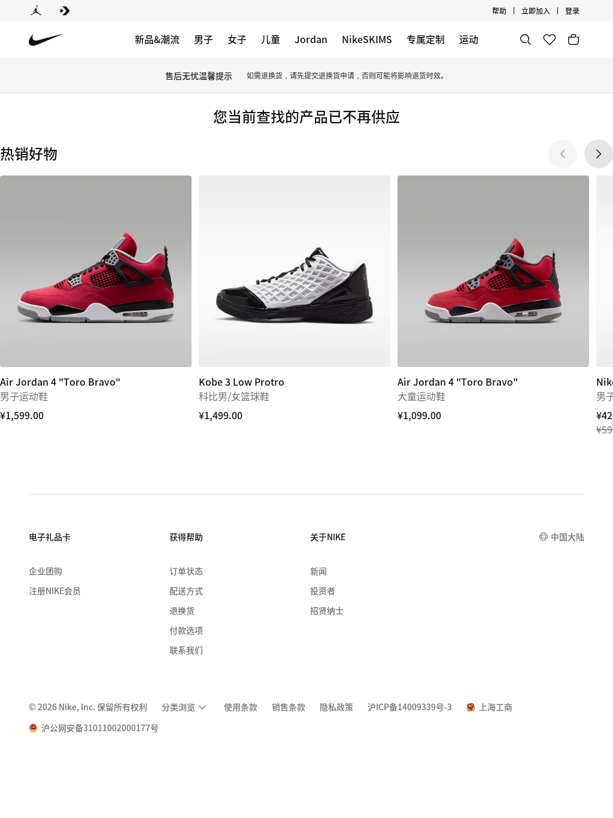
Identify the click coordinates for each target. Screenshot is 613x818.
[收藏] (549, 39)
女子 (237, 39)
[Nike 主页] (46, 39)
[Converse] (64, 11)
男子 (203, 39)
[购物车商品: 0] (573, 39)
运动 (468, 39)
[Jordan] (36, 11)
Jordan (311, 39)
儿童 (270, 39)
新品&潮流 (157, 39)
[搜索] (525, 39)
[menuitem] (510, 11)
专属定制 (425, 39)
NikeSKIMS (367, 39)
